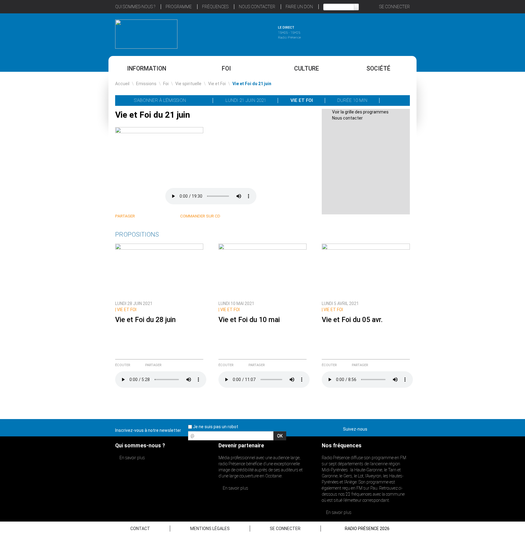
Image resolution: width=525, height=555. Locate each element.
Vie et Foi (217, 83)
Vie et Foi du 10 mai (249, 320)
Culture (306, 68)
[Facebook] (158, 216)
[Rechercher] (356, 7)
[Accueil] (146, 34)
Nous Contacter (257, 6)
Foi (226, 68)
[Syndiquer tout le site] (405, 428)
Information (146, 68)
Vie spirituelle (188, 83)
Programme (179, 6)
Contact (140, 528)
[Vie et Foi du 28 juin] (159, 270)
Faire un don (299, 6)
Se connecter (394, 6)
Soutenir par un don (494, 263)
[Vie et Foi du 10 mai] (262, 270)
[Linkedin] (143, 216)
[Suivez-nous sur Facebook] (373, 428)
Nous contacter (347, 118)
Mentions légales (210, 528)
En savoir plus (131, 457)
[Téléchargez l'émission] (395, 100)
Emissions (146, 83)
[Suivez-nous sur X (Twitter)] (384, 428)
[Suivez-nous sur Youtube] (394, 428)
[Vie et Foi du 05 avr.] (366, 270)
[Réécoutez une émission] (379, 33)
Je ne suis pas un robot (215, 426)
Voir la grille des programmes (360, 111)
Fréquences (215, 6)
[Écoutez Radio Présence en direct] (245, 33)
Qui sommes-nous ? (135, 6)
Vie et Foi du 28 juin (145, 320)
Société (378, 68)
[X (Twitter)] (151, 216)
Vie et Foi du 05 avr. (352, 320)
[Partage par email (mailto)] (165, 216)
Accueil (122, 83)
